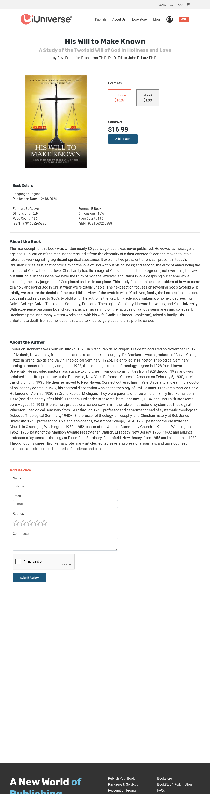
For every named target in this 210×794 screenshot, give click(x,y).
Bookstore (139, 19)
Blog (156, 19)
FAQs (161, 790)
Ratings (18, 514)
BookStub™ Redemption (174, 784)
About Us (119, 19)
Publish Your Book (121, 778)
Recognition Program (123, 790)
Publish (100, 19)
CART (181, 4)
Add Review (20, 470)
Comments (21, 534)
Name (17, 478)
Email (17, 496)
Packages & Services (123, 784)
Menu (184, 19)
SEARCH (163, 4)
